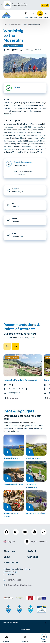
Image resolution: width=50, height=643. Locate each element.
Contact (32, 557)
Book (40, 17)
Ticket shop (33, 17)
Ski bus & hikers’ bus (35, 513)
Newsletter (10, 562)
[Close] (1, 5)
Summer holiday (15, 25)
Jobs (6, 557)
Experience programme (31, 486)
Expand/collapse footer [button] (10, 623)
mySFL (26, 17)
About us (9, 551)
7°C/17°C (25, 641)
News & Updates (11, 458)
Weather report (33, 458)
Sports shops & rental (10, 514)
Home (5, 25)
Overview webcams (13, 484)
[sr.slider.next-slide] (15, 346)
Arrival (31, 551)
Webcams (6, 641)
